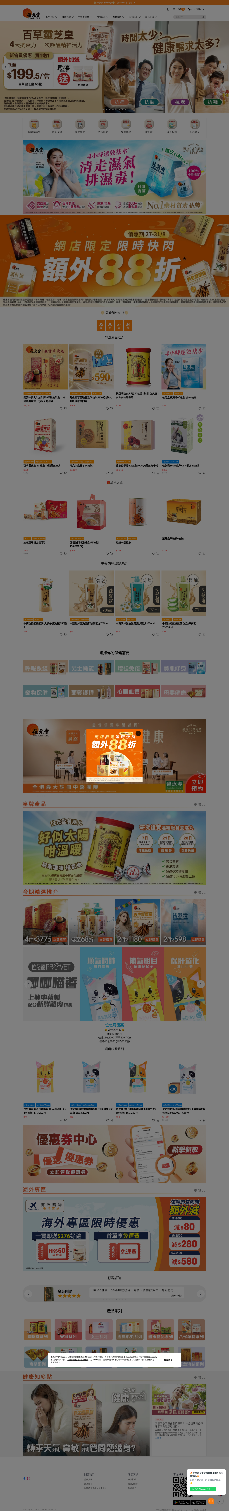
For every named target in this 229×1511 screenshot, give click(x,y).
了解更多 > (55, 1362)
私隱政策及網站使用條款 (77, 1360)
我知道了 (168, 1360)
